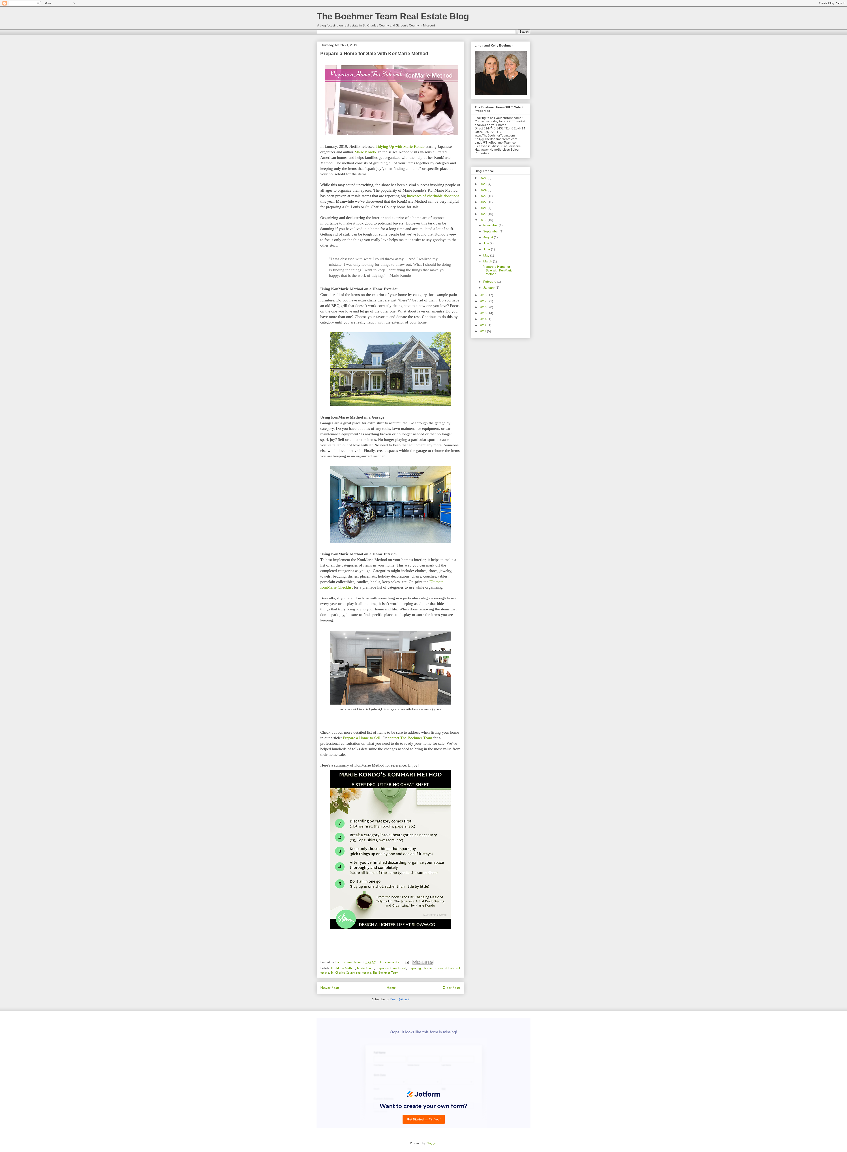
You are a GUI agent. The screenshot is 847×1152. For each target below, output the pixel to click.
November (491, 225)
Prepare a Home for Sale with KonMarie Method (374, 53)
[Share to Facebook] (427, 962)
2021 (483, 208)
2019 (483, 220)
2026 (483, 178)
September (491, 231)
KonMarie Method (343, 968)
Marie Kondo (365, 152)
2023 (483, 196)
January (489, 287)
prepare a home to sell (391, 968)
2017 (483, 301)
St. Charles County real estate (351, 972)
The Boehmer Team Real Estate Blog (393, 16)
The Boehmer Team (385, 972)
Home (391, 988)
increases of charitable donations (433, 196)
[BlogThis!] (418, 962)
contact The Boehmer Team (410, 738)
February (490, 281)
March (488, 261)
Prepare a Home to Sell (361, 738)
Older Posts (452, 988)
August (488, 237)
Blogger (431, 1143)
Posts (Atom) (399, 999)
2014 (483, 319)
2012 (483, 325)
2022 (483, 202)
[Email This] (414, 962)
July (486, 243)
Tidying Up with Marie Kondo (400, 146)
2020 (483, 214)
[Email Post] (406, 962)
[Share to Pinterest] (431, 962)
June (487, 249)
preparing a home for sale (425, 968)
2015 (483, 313)
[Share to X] (423, 962)
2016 (483, 307)
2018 (483, 295)
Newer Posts (329, 988)
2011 (483, 331)
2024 (483, 190)
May (486, 255)
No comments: (390, 962)
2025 (483, 184)
